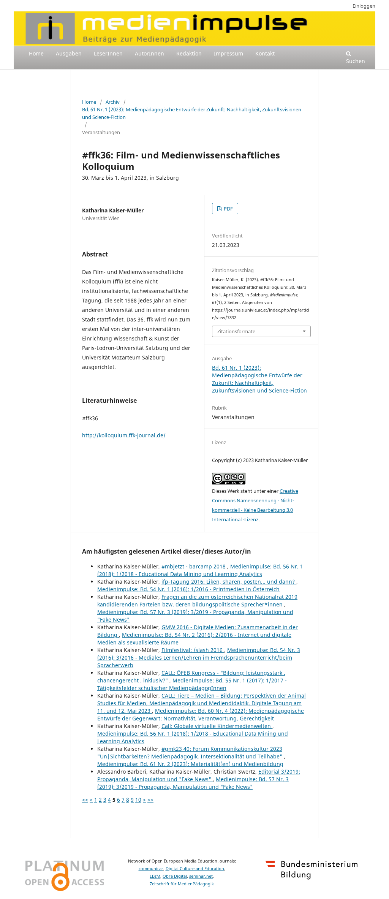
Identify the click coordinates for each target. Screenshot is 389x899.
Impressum (228, 53)
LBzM (155, 876)
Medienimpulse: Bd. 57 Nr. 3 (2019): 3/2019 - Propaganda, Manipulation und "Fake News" (193, 783)
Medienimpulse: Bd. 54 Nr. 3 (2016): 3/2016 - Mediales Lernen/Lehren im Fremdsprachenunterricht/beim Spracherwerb (198, 657)
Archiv (113, 101)
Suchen (355, 61)
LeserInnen (108, 53)
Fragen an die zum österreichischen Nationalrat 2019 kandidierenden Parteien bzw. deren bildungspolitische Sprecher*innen (197, 600)
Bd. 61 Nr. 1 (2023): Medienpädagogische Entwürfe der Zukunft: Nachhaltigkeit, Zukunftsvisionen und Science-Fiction (191, 113)
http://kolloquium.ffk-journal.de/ (124, 435)
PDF (228, 208)
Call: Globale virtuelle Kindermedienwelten (216, 726)
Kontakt (265, 53)
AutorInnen (149, 53)
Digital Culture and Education (195, 868)
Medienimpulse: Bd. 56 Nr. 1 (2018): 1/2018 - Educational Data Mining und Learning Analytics (200, 570)
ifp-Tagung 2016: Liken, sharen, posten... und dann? (228, 581)
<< (85, 799)
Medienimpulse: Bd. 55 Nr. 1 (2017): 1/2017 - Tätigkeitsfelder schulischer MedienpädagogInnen (192, 684)
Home (36, 53)
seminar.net (201, 876)
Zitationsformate (236, 331)
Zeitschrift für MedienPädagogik (182, 883)
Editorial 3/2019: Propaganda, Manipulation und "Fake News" (198, 775)
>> (150, 799)
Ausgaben (69, 53)
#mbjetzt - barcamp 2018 (194, 566)
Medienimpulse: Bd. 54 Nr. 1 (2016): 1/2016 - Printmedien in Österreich (188, 589)
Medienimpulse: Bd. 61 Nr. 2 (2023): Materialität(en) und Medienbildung (190, 764)
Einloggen (364, 5)
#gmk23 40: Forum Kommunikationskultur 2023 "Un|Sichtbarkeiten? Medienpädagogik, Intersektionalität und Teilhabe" (190, 752)
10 (138, 799)
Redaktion (189, 53)
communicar (151, 868)
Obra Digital (175, 876)
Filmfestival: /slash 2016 (192, 650)
